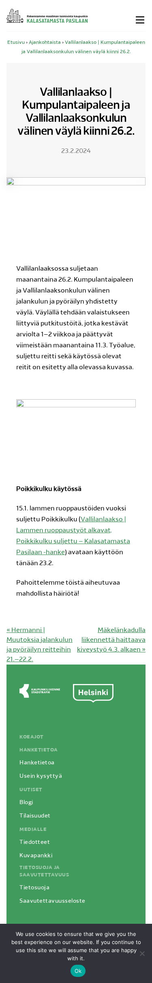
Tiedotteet (34, 842)
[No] (142, 953)
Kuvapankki (35, 856)
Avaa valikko (141, 20)
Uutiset (31, 789)
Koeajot (31, 737)
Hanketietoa (38, 750)
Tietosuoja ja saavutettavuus (44, 871)
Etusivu (16, 42)
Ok (78, 971)
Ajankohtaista (45, 42)
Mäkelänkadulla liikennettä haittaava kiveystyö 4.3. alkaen (111, 640)
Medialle (33, 829)
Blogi (26, 803)
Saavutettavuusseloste (52, 901)
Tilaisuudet (35, 816)
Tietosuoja (34, 888)
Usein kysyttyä (40, 776)
